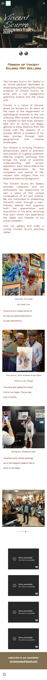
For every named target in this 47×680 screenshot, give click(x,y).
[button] (3, 3)
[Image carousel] (23, 511)
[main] (23, 24)
